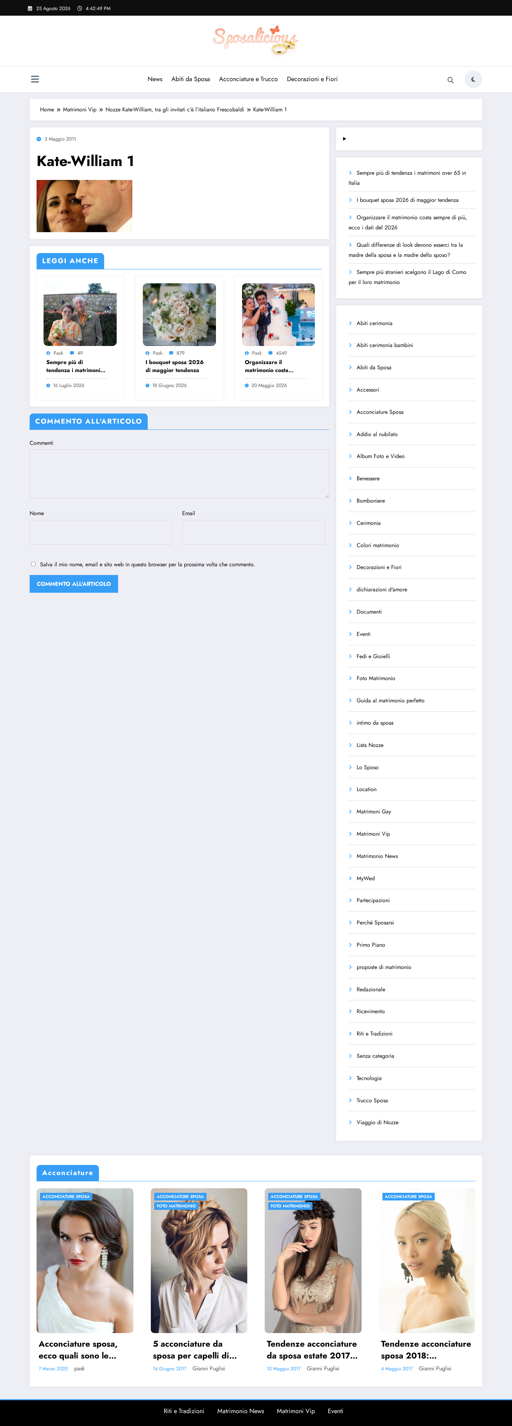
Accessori (368, 390)
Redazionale (371, 989)
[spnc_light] (473, 79)
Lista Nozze (370, 745)
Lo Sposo (368, 767)
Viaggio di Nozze (377, 1122)
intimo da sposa (375, 723)
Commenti (41, 443)
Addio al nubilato (377, 434)
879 (181, 352)
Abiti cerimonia (375, 323)
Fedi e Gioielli (373, 656)
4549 (281, 352)
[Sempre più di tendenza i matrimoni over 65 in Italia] (80, 314)
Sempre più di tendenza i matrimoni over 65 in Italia (73, 366)
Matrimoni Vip (373, 834)
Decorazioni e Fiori (312, 79)
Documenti (369, 612)
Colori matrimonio (378, 545)
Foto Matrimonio (376, 678)
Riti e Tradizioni (375, 1034)
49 (80, 352)
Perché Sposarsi (375, 923)
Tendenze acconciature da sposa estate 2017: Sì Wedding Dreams (176, 1349)
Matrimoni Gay (374, 811)
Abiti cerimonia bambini (385, 345)
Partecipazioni (373, 900)
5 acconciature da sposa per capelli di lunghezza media (55, 1349)
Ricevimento (371, 1011)
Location (367, 789)
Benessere (368, 478)
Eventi (364, 634)
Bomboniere (371, 501)
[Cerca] (450, 80)
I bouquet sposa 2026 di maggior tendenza (175, 366)
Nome (37, 513)
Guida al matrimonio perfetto (391, 700)
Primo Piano (371, 945)
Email (188, 513)
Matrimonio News (377, 856)
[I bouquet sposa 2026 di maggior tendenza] (179, 314)
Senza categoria (375, 1056)
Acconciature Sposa (380, 412)
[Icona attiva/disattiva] (35, 80)
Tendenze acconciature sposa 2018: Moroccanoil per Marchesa (290, 1349)
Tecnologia (369, 1078)
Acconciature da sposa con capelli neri (403, 1349)
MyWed (366, 878)
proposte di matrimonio (384, 967)
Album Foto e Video (381, 456)
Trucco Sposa (372, 1100)
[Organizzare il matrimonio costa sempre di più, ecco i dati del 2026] (278, 314)
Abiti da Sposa (190, 79)
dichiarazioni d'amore (382, 589)
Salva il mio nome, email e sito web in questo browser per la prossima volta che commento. (147, 564)
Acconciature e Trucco (248, 79)
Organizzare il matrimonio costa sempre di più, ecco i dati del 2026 (272, 366)
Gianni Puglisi (72, 1368)
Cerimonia (369, 523)
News (155, 79)
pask (58, 352)
